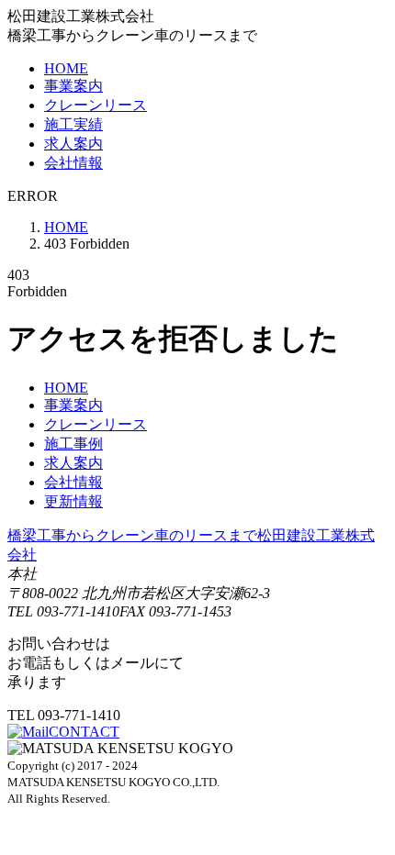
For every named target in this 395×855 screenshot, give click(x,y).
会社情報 (73, 163)
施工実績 (73, 124)
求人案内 (73, 143)
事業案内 (73, 86)
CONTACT (84, 731)
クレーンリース (95, 105)
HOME (66, 68)
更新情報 (73, 501)
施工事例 (73, 443)
